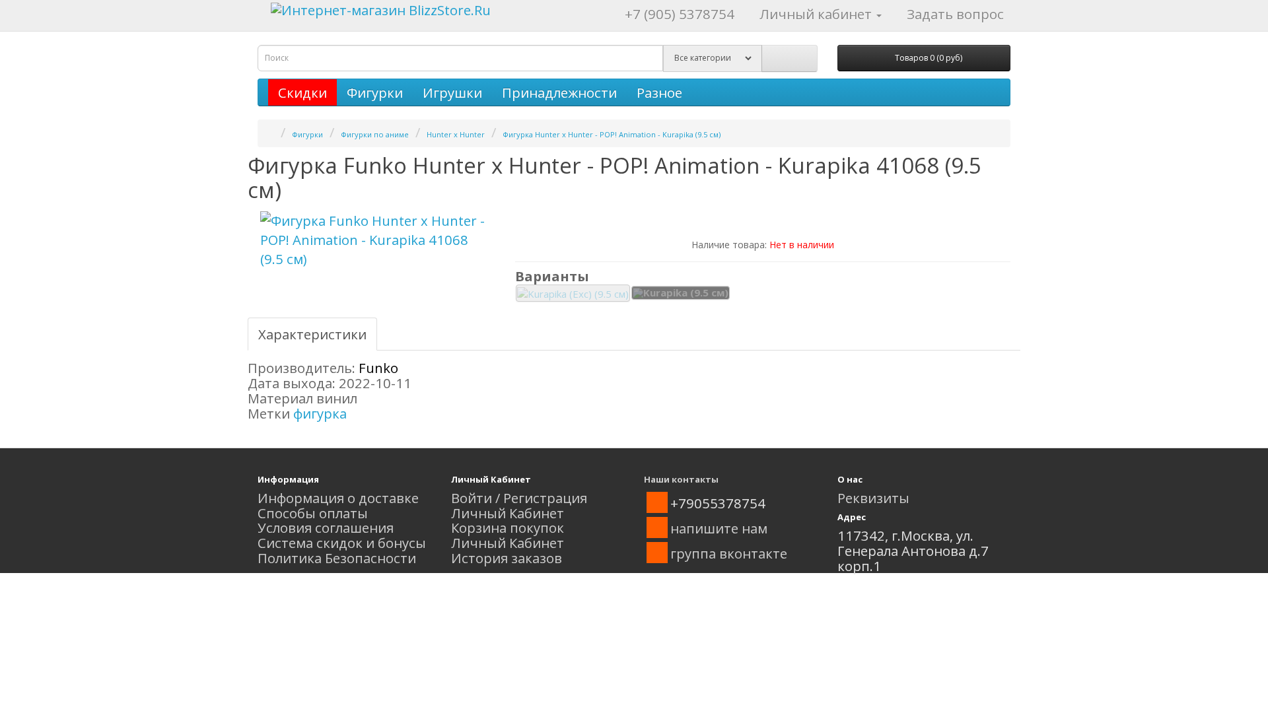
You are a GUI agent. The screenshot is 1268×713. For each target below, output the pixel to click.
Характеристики (312, 334)
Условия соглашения (326, 527)
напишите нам (718, 528)
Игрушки (452, 92)
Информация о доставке (338, 498)
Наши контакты (681, 479)
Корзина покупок (507, 527)
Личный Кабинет (507, 513)
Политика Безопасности (337, 558)
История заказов (506, 558)
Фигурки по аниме (375, 134)
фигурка (320, 413)
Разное (659, 92)
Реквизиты (873, 498)
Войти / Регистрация (519, 498)
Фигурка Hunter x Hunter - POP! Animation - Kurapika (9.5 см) (612, 134)
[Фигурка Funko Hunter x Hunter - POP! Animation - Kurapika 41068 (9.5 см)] (376, 240)
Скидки (302, 92)
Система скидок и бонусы (342, 542)
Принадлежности (559, 92)
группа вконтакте (728, 553)
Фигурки (375, 92)
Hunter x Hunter (456, 134)
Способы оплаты (313, 513)
